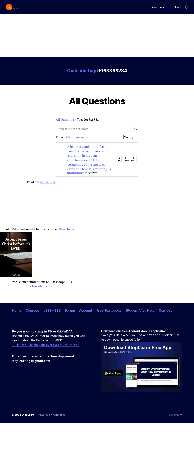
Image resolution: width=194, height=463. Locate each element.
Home (16, 310)
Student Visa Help (140, 310)
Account (85, 310)
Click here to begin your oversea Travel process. (45, 345)
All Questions (97, 101)
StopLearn (28, 414)
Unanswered (80, 137)
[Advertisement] (97, 35)
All (68, 137)
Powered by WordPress (51, 414)
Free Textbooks (109, 310)
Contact (165, 310)
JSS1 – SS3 (52, 310)
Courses (32, 310)
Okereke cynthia (74, 173)
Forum (70, 310)
